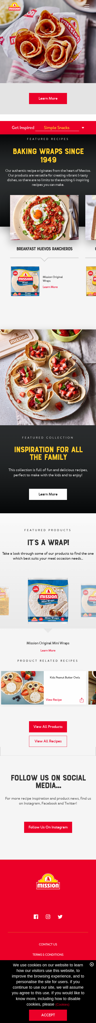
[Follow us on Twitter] (60, 916)
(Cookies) (62, 1005)
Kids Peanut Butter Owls (65, 677)
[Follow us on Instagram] (48, 916)
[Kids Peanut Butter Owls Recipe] (22, 688)
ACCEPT (48, 1015)
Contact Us (48, 945)
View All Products (48, 726)
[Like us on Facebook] (36, 916)
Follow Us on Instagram (48, 827)
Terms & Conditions (48, 955)
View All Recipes (48, 741)
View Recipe (54, 700)
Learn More (48, 98)
